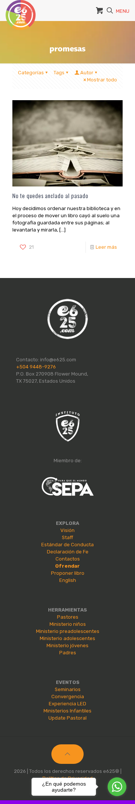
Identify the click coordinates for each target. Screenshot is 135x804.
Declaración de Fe (67, 552)
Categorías (31, 72)
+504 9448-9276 (36, 367)
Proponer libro (67, 573)
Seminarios (68, 689)
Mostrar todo (102, 80)
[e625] (21, 9)
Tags (59, 72)
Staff (67, 537)
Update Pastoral (67, 718)
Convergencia (67, 696)
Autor (86, 72)
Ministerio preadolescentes (67, 631)
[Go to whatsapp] (117, 786)
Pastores (67, 617)
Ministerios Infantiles (68, 711)
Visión (67, 530)
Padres (67, 652)
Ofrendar (67, 566)
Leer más (106, 247)
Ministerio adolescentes (67, 638)
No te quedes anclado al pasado (50, 195)
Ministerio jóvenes (67, 645)
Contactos (68, 559)
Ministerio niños (68, 624)
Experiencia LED (67, 703)
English (67, 580)
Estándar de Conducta (67, 544)
